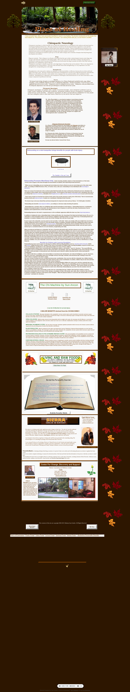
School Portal (49, 535)
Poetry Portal (30, 535)
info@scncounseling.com (87, 422)
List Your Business (85, 690)
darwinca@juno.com (60, 475)
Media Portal (71, 535)
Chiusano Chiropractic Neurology (61, 124)
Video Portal (40, 535)
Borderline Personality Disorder (88, 535)
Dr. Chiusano (74, 125)
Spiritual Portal (61, 535)
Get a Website (74, 690)
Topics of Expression (17, 535)
